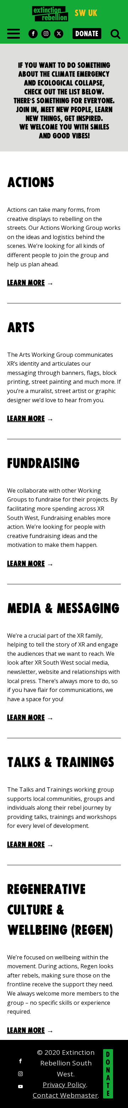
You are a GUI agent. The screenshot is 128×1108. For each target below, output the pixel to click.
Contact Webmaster (65, 1095)
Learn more (26, 283)
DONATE (86, 34)
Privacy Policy (64, 1084)
